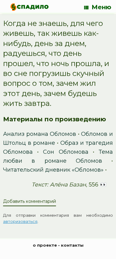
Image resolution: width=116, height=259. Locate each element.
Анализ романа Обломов (39, 134)
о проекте (45, 245)
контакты (72, 245)
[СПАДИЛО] (29, 7)
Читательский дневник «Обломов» (53, 169)
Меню (101, 7)
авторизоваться (20, 221)
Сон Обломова (65, 151)
